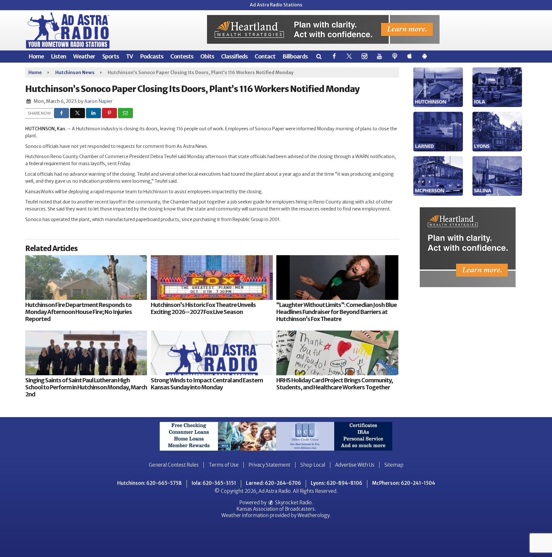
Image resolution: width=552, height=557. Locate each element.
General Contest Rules (174, 465)
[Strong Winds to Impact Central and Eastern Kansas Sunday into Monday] (211, 353)
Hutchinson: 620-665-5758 (149, 483)
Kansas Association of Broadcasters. (276, 509)
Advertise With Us (354, 465)
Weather (84, 56)
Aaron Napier (98, 101)
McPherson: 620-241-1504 (403, 483)
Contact (265, 56)
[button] (319, 56)
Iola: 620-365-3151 (214, 483)
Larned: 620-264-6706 (273, 483)
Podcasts (151, 56)
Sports (110, 56)
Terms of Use (224, 465)
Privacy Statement (269, 465)
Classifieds (234, 56)
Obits (207, 56)
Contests (181, 56)
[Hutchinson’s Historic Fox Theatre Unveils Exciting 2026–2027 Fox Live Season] (211, 277)
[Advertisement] (323, 29)
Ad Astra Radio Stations (276, 5)
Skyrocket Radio (293, 503)
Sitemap (393, 465)
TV (129, 56)
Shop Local (312, 465)
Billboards (295, 56)
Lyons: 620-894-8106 (336, 483)
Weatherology (313, 515)
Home (36, 56)
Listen (58, 56)
